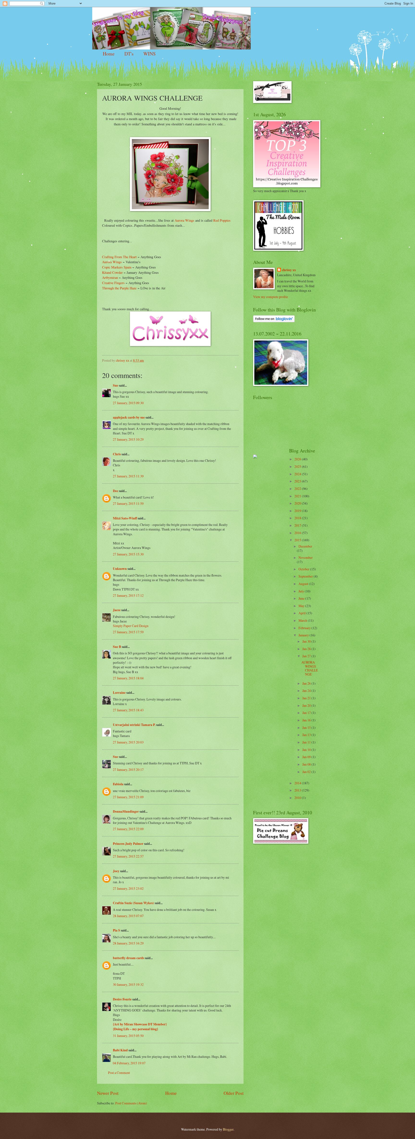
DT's (129, 53)
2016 (298, 532)
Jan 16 (306, 720)
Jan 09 (306, 757)
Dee (115, 490)
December (305, 546)
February (305, 628)
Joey (116, 871)
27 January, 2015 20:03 (128, 742)
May (302, 605)
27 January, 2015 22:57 (128, 856)
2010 (298, 797)
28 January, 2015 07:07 (128, 916)
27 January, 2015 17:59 (128, 632)
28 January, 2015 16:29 (128, 943)
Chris (117, 454)
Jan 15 (306, 727)
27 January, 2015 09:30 (128, 403)
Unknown (120, 568)
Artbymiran (110, 277)
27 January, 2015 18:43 (128, 710)
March (303, 620)
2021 (298, 496)
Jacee (117, 610)
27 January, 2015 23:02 (128, 888)
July (302, 591)
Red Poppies (221, 220)
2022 (298, 488)
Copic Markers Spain (117, 267)
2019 (298, 510)
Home (109, 53)
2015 (298, 540)
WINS (149, 53)
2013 (298, 790)
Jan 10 (306, 749)
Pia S (116, 930)
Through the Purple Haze (119, 288)
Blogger (228, 1129)
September (306, 576)
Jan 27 (306, 656)
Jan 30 (306, 641)
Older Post (234, 1093)
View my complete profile (270, 296)
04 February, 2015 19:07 (129, 1063)
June (302, 598)
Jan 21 (306, 698)
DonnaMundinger (126, 811)
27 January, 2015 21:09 (128, 797)
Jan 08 (306, 764)
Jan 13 (306, 734)
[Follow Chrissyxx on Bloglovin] (274, 321)
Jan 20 (306, 705)
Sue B (117, 646)
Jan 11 (306, 742)
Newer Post (107, 1093)
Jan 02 (306, 771)
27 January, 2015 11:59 (128, 503)
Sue (115, 385)
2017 (298, 525)
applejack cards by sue (129, 417)
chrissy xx (289, 270)
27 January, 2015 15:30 (128, 554)
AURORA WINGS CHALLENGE (309, 668)
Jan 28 (306, 648)
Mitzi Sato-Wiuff (125, 518)
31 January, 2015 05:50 (128, 1035)
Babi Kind (120, 1050)
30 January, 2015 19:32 (128, 984)
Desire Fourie (122, 999)
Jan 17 (306, 712)
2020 (298, 503)
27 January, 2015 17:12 (128, 595)
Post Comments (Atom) (131, 1103)
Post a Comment (119, 1072)
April (302, 613)
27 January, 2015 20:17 (128, 769)
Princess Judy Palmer (128, 843)
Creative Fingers (114, 282)
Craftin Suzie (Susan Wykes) (133, 903)
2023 (298, 481)
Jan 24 (306, 690)
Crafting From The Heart (119, 257)
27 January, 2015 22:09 (128, 829)
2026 (298, 459)
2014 (298, 783)
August (304, 583)
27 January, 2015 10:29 (128, 439)
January (304, 635)
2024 (298, 474)
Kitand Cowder (112, 272)
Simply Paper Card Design (130, 625)
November (306, 557)
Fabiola (118, 784)
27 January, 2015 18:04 (128, 678)
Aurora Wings (184, 220)
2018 (298, 518)
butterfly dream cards (128, 958)
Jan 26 (306, 683)
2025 (298, 466)
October (304, 569)
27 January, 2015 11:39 (128, 476)
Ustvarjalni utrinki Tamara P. (134, 724)
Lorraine (119, 692)
